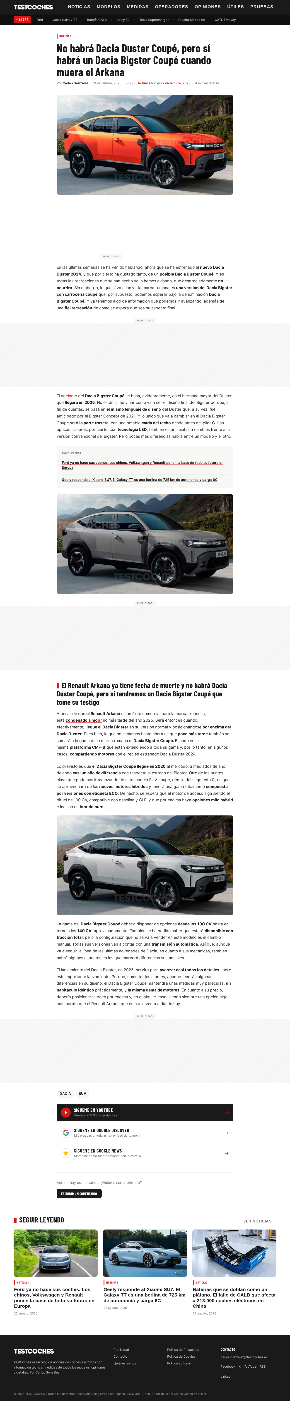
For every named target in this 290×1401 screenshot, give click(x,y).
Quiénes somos (125, 1363)
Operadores (171, 6)
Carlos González (75, 83)
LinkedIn (227, 1376)
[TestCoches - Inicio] (33, 7)
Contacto (120, 1356)
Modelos (109, 6)
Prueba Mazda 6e (191, 20)
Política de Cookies (181, 1356)
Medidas (138, 6)
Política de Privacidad (183, 1349)
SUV (82, 1093)
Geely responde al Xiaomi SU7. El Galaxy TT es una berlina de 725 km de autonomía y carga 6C (145, 1295)
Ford (39, 20)
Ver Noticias (259, 1221)
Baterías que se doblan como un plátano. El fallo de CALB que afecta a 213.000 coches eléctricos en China (234, 1298)
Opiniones (208, 6)
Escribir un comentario (79, 1193)
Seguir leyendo (41, 1219)
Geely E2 (123, 20)
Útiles (235, 6)
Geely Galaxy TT (65, 20)
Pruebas (261, 6)
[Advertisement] (156, 229)
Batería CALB (97, 20)
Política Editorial (179, 1363)
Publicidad (121, 1349)
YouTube (250, 1366)
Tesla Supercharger (154, 20)
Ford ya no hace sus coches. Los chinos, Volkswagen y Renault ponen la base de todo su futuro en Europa (54, 1298)
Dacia (65, 1093)
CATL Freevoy (225, 20)
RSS (263, 1366)
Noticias (79, 6)
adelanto (69, 395)
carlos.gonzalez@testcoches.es (244, 1357)
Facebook (228, 1366)
